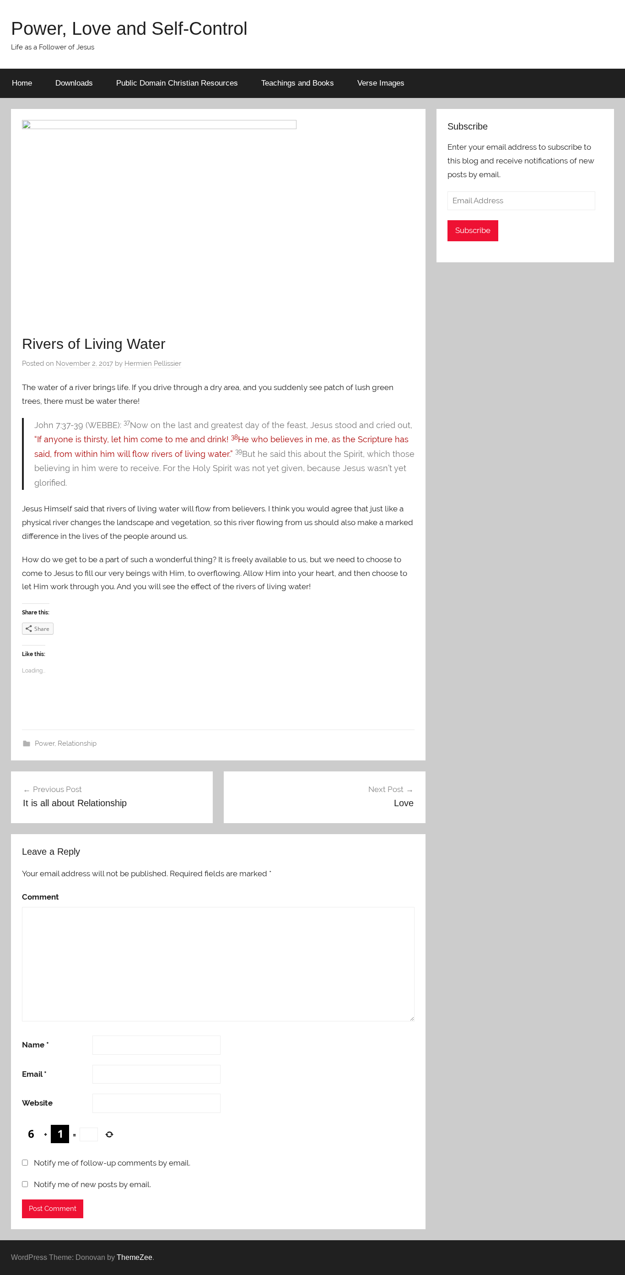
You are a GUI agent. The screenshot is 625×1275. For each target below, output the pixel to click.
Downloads (74, 83)
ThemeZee (134, 1257)
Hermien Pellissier (152, 363)
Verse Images (380, 83)
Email (34, 1074)
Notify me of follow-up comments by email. (112, 1162)
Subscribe (472, 230)
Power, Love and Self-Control (129, 28)
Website (37, 1102)
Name (35, 1044)
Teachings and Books (297, 83)
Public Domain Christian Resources (177, 83)
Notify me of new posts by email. (92, 1184)
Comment (40, 896)
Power (44, 743)
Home (22, 83)
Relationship (77, 743)
